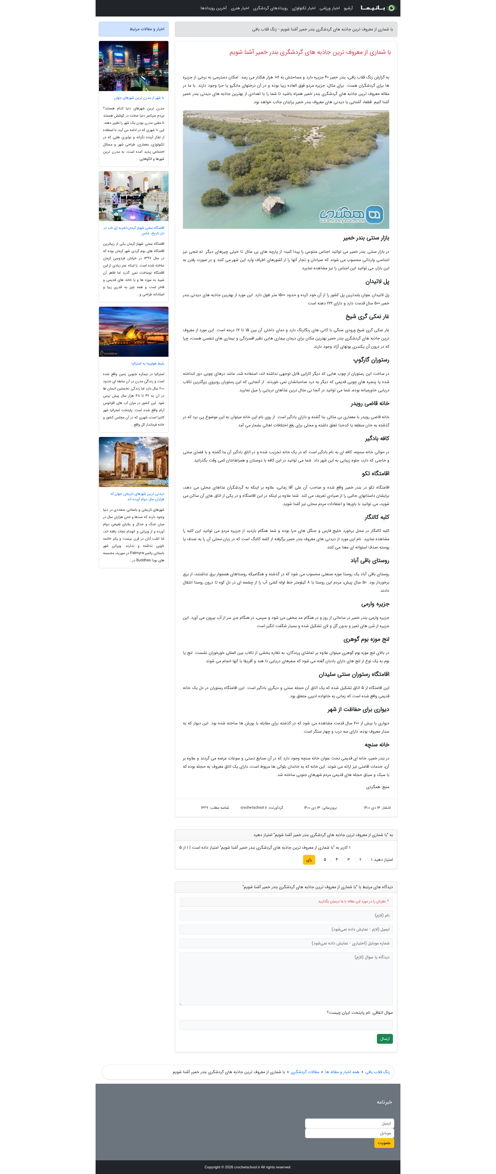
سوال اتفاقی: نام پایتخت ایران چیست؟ (360, 1013)
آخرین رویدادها (213, 8)
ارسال (385, 1038)
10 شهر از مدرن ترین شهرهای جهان (139, 98)
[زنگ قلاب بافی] (378, 8)
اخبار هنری (240, 8)
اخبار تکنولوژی (303, 8)
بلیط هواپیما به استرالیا (148, 363)
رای (309, 859)
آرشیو (348, 8)
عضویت (384, 1143)
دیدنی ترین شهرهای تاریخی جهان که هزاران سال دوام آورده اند (137, 496)
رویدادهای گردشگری (270, 8)
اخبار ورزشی (330, 8)
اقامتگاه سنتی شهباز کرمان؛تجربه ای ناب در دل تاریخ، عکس (134, 230)
